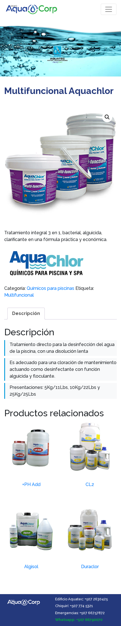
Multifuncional (19, 295)
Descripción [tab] (26, 313)
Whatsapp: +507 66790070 (78, 620)
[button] (107, 117)
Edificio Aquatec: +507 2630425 (81, 599)
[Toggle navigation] (108, 9)
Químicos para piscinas (50, 288)
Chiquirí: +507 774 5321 (74, 606)
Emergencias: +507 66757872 (80, 613)
